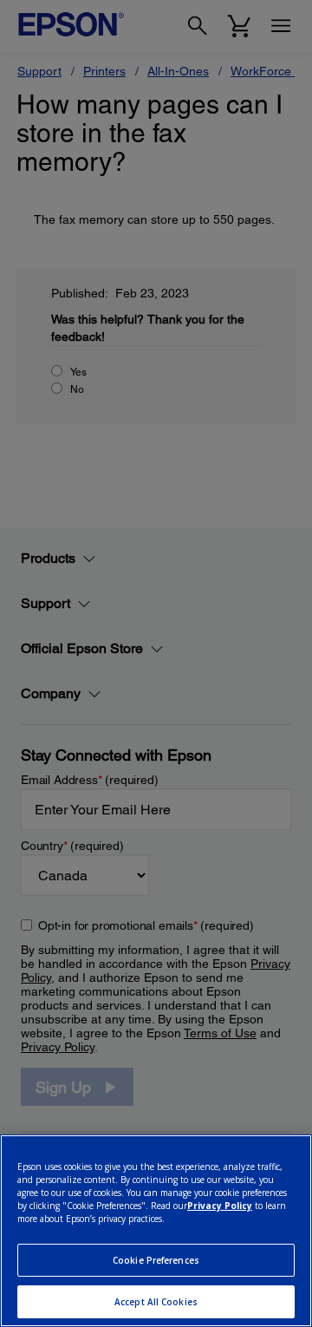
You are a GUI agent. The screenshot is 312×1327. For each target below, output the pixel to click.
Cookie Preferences (156, 1260)
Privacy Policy (219, 1206)
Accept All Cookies (156, 1302)
